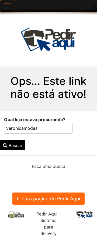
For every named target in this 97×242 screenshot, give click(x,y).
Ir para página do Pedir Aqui (48, 198)
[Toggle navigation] (7, 6)
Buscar (14, 145)
